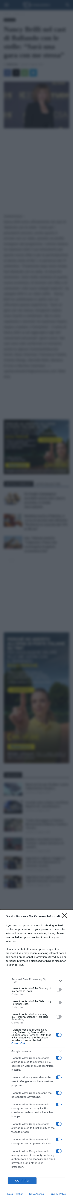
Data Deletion (15, 1193)
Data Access (36, 1193)
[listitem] (36, 980)
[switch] (59, 989)
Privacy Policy (58, 1193)
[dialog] (36, 1055)
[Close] (65, 916)
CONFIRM (22, 1180)
